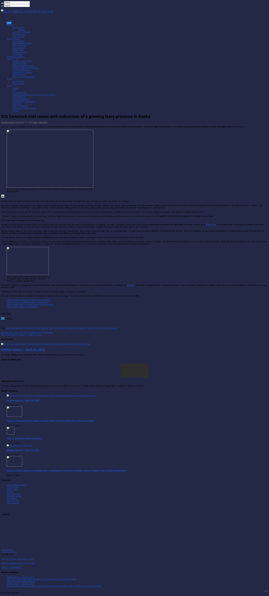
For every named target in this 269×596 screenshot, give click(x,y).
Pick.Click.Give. (18, 75)
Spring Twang (18, 83)
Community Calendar (16, 57)
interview (131, 285)
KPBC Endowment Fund (22, 66)
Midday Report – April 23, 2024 (23, 450)
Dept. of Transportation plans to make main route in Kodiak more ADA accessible (50, 420)
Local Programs (13, 39)
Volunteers (16, 104)
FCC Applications (19, 92)
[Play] (2, 197)
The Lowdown (18, 41)
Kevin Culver (59, 328)
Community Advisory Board (24, 108)
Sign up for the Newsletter (23, 77)
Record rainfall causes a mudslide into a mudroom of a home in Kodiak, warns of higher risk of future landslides (67, 470)
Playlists (21, 30)
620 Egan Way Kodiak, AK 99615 (9, 551)
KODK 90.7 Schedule (21, 32)
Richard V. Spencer (86, 328)
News (9, 23)
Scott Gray (99, 328)
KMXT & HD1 (18, 27)
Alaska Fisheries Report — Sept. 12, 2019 (21, 334)
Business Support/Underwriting (25, 68)
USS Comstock (111, 328)
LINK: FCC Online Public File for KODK (17, 563)
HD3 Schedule (18, 36)
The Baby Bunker (19, 52)
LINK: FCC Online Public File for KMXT (17, 559)
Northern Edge (71, 328)
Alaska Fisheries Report (22, 43)
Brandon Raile (47, 328)
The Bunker (17, 54)
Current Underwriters (21, 70)
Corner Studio (13, 487)
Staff (14, 90)
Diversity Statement (20, 99)
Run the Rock (18, 81)
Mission (15, 88)
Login (266, 591)
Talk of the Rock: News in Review (24, 438)
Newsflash (43, 122)
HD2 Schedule (18, 34)
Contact (15, 110)
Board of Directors (20, 106)
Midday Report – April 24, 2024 (23, 349)
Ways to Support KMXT (22, 61)
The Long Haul (18, 48)
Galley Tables (18, 50)
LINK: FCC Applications (11, 567)
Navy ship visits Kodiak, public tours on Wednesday (27, 332)
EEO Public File (18, 97)
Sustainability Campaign (22, 72)
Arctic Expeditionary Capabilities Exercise (23, 328)
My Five (10, 492)
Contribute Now (19, 63)
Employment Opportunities (23, 101)
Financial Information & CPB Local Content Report (34, 95)
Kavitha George (8, 122)
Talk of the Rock (19, 45)
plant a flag (211, 224)
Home (9, 21)
